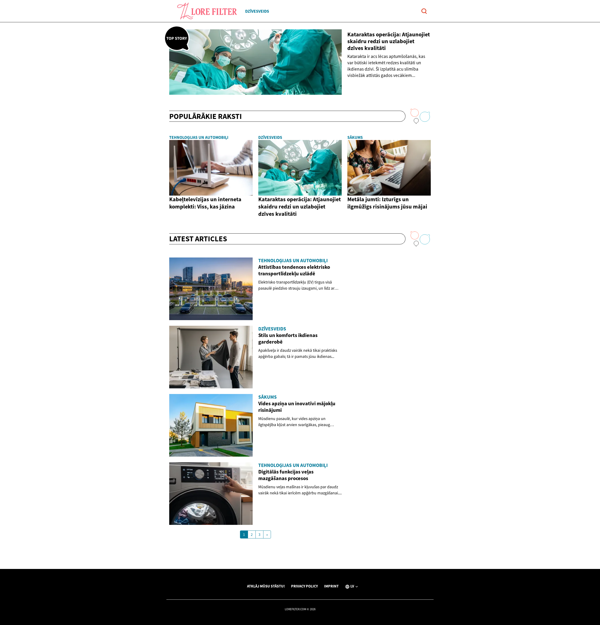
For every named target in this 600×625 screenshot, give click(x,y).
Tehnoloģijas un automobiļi (198, 137)
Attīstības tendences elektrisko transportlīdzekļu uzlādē (294, 270)
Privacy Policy (304, 586)
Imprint (331, 586)
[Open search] (424, 11)
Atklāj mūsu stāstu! (266, 586)
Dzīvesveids (257, 11)
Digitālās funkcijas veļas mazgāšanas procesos (286, 474)
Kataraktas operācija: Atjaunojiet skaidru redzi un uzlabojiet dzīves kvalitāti (388, 41)
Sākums (355, 137)
